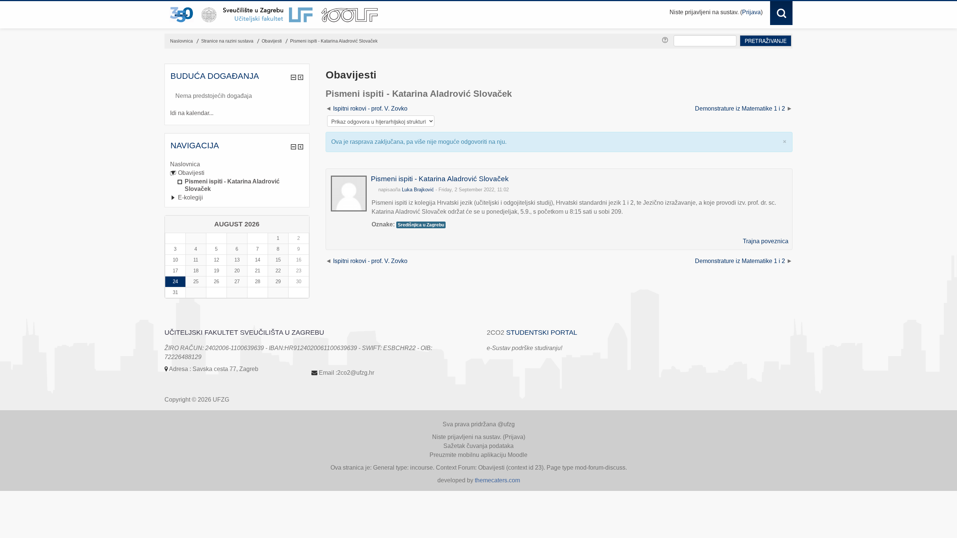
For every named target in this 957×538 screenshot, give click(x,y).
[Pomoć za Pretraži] (666, 40)
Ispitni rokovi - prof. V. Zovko (370, 108)
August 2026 (236, 224)
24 (175, 281)
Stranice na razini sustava (227, 41)
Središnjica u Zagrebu (421, 225)
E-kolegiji (190, 197)
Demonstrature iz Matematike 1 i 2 (740, 108)
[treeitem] (237, 164)
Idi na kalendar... (191, 113)
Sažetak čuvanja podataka (478, 446)
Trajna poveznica (765, 241)
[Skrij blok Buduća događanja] (293, 77)
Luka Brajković (418, 189)
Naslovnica (185, 164)
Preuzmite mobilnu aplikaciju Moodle (478, 455)
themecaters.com (497, 480)
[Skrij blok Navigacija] (293, 147)
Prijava (751, 12)
